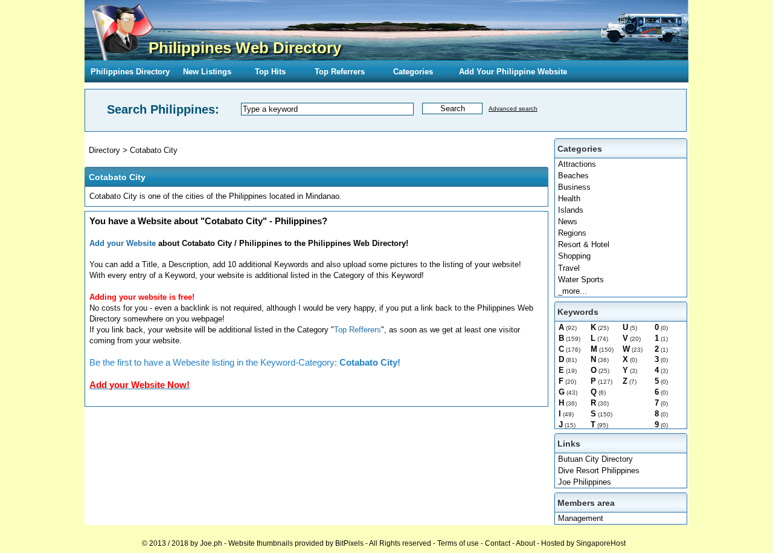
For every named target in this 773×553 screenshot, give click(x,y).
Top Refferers (357, 329)
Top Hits (270, 71)
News (567, 221)
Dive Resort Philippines (599, 470)
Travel (569, 268)
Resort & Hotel (583, 244)
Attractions (577, 164)
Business (574, 187)
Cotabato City (154, 150)
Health (569, 198)
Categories (413, 71)
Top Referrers (340, 71)
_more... (572, 291)
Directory (104, 150)
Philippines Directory (130, 71)
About (525, 543)
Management (580, 518)
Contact (497, 543)
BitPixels (349, 543)
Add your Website (122, 243)
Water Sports (581, 279)
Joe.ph (211, 543)
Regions (572, 233)
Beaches (573, 175)
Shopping (574, 255)
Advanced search (513, 108)
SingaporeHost (601, 543)
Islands (570, 210)
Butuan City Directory (595, 459)
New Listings (207, 71)
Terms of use (458, 543)
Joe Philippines (584, 482)
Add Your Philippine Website (513, 71)
